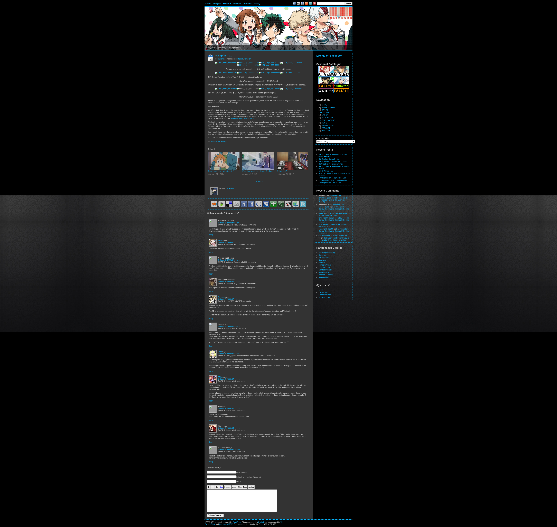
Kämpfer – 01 (223, 55)
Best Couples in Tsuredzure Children (333, 161)
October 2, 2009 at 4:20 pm (228, 223)
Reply (211, 235)
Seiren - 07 (282, 171)
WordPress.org (324, 297)
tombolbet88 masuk (326, 218)
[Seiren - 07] (292, 161)
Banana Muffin (324, 277)
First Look (239, 59)
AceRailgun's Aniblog (327, 253)
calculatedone (324, 235)
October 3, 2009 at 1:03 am (228, 326)
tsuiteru (221, 59)
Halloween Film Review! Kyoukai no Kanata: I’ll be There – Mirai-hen (334, 209)
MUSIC (324, 123)
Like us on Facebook (329, 55)
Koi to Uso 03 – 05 (326, 171)
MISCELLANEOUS (327, 120)
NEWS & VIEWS (328, 125)
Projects (237, 3)
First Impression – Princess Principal (333, 180)
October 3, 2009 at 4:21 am (228, 409)
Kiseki (220, 240)
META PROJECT (328, 118)
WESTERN (326, 131)
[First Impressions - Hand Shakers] (258, 161)
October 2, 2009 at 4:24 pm (228, 242)
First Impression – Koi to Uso (330, 183)
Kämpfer (247, 59)
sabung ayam (324, 207)
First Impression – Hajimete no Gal (332, 178)
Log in (321, 290)
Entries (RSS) (210, 524)
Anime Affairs (324, 258)
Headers (227, 3)
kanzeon (221, 297)
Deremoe (322, 255)
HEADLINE (324, 113)
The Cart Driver (325, 267)
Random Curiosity (326, 275)
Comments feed (325, 295)
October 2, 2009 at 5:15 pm (228, 299)
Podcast (248, 3)
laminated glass (325, 198)
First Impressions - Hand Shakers (257, 171)
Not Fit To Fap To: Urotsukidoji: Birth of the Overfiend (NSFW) (333, 200)
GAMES (325, 110)
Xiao (220, 352)
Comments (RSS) (226, 524)
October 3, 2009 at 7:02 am (228, 428)
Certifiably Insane (325, 270)
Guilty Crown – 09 (340, 235)
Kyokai (261, 522)
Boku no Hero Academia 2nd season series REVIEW (335, 214)
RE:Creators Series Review (329, 159)
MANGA (325, 115)
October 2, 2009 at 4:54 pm (228, 260)
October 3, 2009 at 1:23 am (228, 354)
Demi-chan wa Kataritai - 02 (221, 171)
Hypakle (322, 213)
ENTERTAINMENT (329, 108)
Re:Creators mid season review (331, 164)
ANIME (324, 105)
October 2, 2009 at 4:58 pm (228, 282)
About (208, 3)
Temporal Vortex (325, 265)
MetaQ (257, 3)
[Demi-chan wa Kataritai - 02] (223, 161)
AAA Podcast (324, 272)
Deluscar (322, 262)
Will (282, 522)
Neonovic (322, 260)
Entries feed (323, 292)
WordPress (237, 522)
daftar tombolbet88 (326, 229)
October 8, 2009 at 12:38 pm (229, 450)
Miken (220, 377)
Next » (260, 181)
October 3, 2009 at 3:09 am (228, 379)
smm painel (323, 224)
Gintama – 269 (335, 195)
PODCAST (326, 128)
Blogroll (217, 3)
